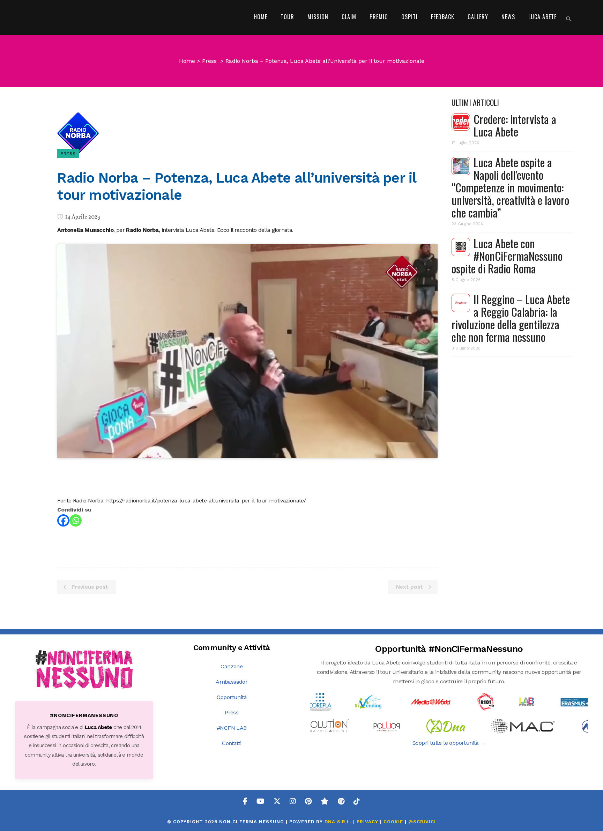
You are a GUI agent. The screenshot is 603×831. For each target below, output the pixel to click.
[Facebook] (63, 520)
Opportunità (232, 697)
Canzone (232, 666)
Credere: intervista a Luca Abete (515, 125)
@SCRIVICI (422, 821)
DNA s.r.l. (339, 821)
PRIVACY (367, 821)
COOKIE (393, 821)
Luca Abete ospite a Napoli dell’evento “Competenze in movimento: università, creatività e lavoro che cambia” (510, 187)
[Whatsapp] (75, 520)
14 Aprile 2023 (82, 217)
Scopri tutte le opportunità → (449, 743)
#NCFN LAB (232, 728)
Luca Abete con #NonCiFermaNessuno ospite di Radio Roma (507, 256)
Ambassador (231, 681)
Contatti (231, 743)
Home (187, 61)
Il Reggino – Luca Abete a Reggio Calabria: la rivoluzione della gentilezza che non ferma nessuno (511, 318)
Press (209, 61)
